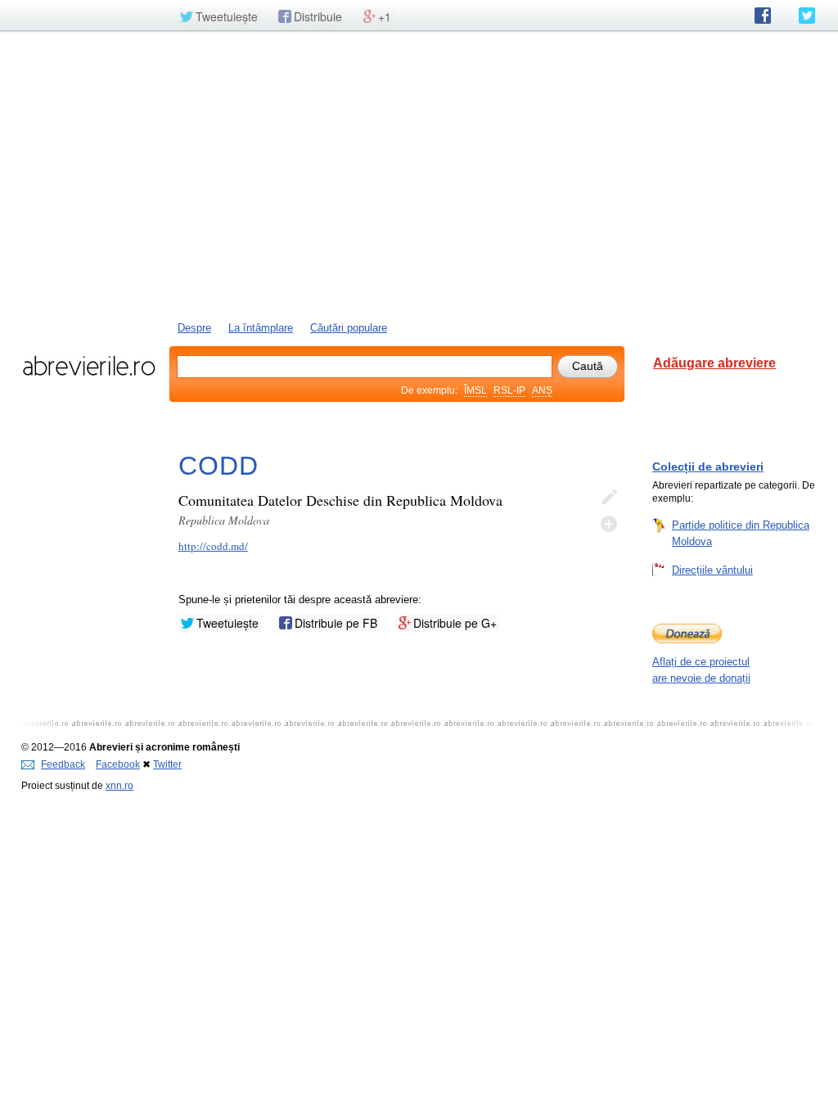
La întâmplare (260, 328)
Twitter (167, 764)
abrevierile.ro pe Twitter (807, 15)
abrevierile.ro (88, 365)
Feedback (63, 764)
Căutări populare (348, 328)
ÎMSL (475, 390)
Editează (609, 497)
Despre (194, 328)
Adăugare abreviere (714, 363)
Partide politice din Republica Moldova (740, 533)
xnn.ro (119, 785)
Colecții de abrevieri (708, 466)
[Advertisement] (419, 174)
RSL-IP (509, 390)
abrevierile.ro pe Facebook (763, 15)
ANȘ (542, 390)
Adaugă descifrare (609, 524)
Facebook (118, 764)
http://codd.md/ (213, 546)
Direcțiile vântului (712, 570)
